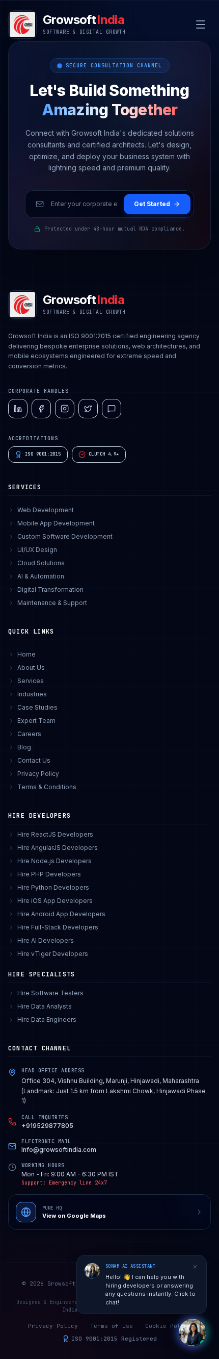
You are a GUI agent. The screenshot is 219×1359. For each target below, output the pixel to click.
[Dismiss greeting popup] (195, 1267)
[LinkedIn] (18, 408)
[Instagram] (64, 408)
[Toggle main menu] (200, 24)
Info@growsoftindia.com (58, 1149)
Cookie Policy (168, 1325)
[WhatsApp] (111, 408)
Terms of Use (111, 1325)
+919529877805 (47, 1125)
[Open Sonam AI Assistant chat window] (192, 1332)
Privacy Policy (53, 1325)
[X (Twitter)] (88, 408)
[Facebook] (41, 408)
